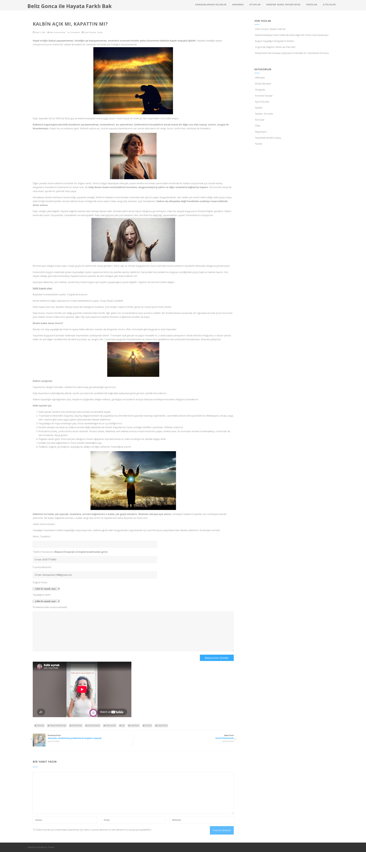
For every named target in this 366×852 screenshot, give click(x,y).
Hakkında (238, 4)
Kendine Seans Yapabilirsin (283, 4)
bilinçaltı (40, 725)
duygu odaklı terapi (58, 725)
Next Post (224, 736)
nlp (123, 725)
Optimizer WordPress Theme (40, 847)
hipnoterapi (77, 725)
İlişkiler (259, 107)
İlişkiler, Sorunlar (264, 113)
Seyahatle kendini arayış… (269, 137)
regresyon (135, 725)
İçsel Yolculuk (90, 32)
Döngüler (260, 89)
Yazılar (100, 32)
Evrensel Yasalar (264, 95)
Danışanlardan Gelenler (210, 4)
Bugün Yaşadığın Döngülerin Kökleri (274, 41)
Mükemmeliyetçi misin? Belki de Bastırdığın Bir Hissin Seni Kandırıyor (292, 35)
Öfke (257, 125)
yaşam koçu (162, 725)
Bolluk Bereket (263, 83)
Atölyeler (329, 4)
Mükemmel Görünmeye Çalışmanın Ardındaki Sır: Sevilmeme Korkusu (292, 53)
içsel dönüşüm (94, 725)
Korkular (259, 119)
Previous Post (75, 736)
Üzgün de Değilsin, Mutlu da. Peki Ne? (275, 47)
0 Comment (75, 32)
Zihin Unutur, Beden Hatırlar (270, 29)
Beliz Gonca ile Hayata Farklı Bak (69, 6)
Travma (148, 725)
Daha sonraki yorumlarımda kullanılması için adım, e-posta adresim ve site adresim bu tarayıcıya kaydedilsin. (94, 829)
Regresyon (261, 131)
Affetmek (260, 77)
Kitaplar (255, 4)
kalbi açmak (111, 725)
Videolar (311, 4)
